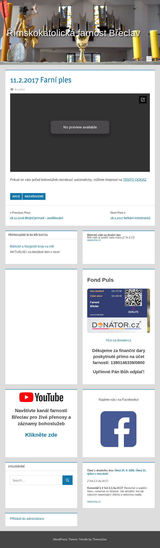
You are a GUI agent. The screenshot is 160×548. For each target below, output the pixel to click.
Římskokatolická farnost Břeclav (73, 33)
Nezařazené (34, 196)
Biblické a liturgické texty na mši (32, 246)
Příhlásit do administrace (27, 518)
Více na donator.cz (118, 340)
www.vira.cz (94, 240)
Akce (16, 196)
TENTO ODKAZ (134, 180)
